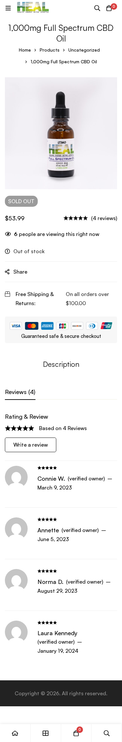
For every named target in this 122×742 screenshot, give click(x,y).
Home (25, 50)
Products (50, 50)
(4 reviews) (104, 218)
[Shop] (46, 733)
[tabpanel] (61, 537)
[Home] (15, 733)
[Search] (97, 8)
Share (20, 271)
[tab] (20, 392)
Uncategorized (84, 50)
